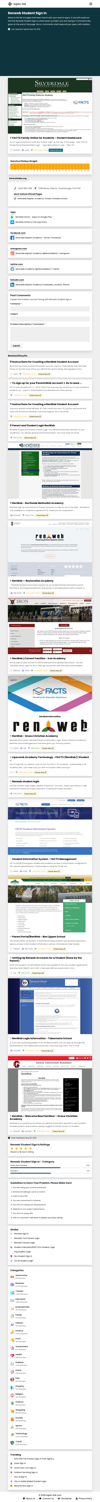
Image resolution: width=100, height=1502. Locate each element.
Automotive (21, 1275)
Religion (19, 1394)
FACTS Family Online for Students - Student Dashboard (46, 138)
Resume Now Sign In (23, 1485)
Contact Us (48, 1498)
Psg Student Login (22, 1251)
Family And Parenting (18, 1165)
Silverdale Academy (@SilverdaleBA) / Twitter (37, 269)
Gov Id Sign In (20, 1476)
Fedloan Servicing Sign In (26, 1472)
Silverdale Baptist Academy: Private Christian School (42, 198)
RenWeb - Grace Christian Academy (35, 736)
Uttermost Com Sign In (25, 1467)
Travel (18, 1441)
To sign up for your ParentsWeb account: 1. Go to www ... (47, 383)
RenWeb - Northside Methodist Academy (38, 503)
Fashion (19, 1322)
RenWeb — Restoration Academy (33, 580)
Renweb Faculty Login (24, 1242)
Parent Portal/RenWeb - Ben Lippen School (38, 936)
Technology (21, 1433)
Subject (14, 314)
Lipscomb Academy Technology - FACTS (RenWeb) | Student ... (49, 758)
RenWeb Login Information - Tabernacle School (42, 1038)
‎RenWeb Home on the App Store (31, 222)
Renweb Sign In (21, 1233)
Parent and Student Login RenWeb (33, 425)
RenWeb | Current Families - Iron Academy (39, 658)
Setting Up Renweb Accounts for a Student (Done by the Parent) (46, 959)
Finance (19, 1330)
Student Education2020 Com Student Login (34, 1247)
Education (14, 1171)
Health (18, 1354)
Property (19, 1386)
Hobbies (19, 1362)
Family (18, 1314)
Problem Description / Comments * (27, 324)
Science (19, 1402)
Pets (17, 1378)
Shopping (20, 1410)
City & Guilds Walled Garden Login (30, 1481)
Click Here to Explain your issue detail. (46, 1217)
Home (18, 1370)
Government (21, 1346)
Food (17, 1338)
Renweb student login (25, 781)
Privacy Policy (85, 1498)
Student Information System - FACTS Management (44, 859)
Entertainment (22, 1307)
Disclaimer (66, 1498)
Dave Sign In (20, 1463)
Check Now (55, 150)
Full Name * (15, 303)
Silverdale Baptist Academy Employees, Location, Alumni (42, 284)
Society (19, 1417)
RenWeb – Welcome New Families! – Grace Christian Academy (44, 1117)
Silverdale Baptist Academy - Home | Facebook (38, 237)
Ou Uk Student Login (23, 1260)
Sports (18, 1425)
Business (19, 1283)
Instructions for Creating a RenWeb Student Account (45, 361)
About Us (30, 1498)
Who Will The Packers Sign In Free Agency (34, 1458)
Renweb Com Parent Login (27, 1238)
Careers (19, 1291)
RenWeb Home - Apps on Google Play (33, 217)
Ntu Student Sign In (23, 1256)
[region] (50, 52)
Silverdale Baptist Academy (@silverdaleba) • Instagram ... (43, 253)
